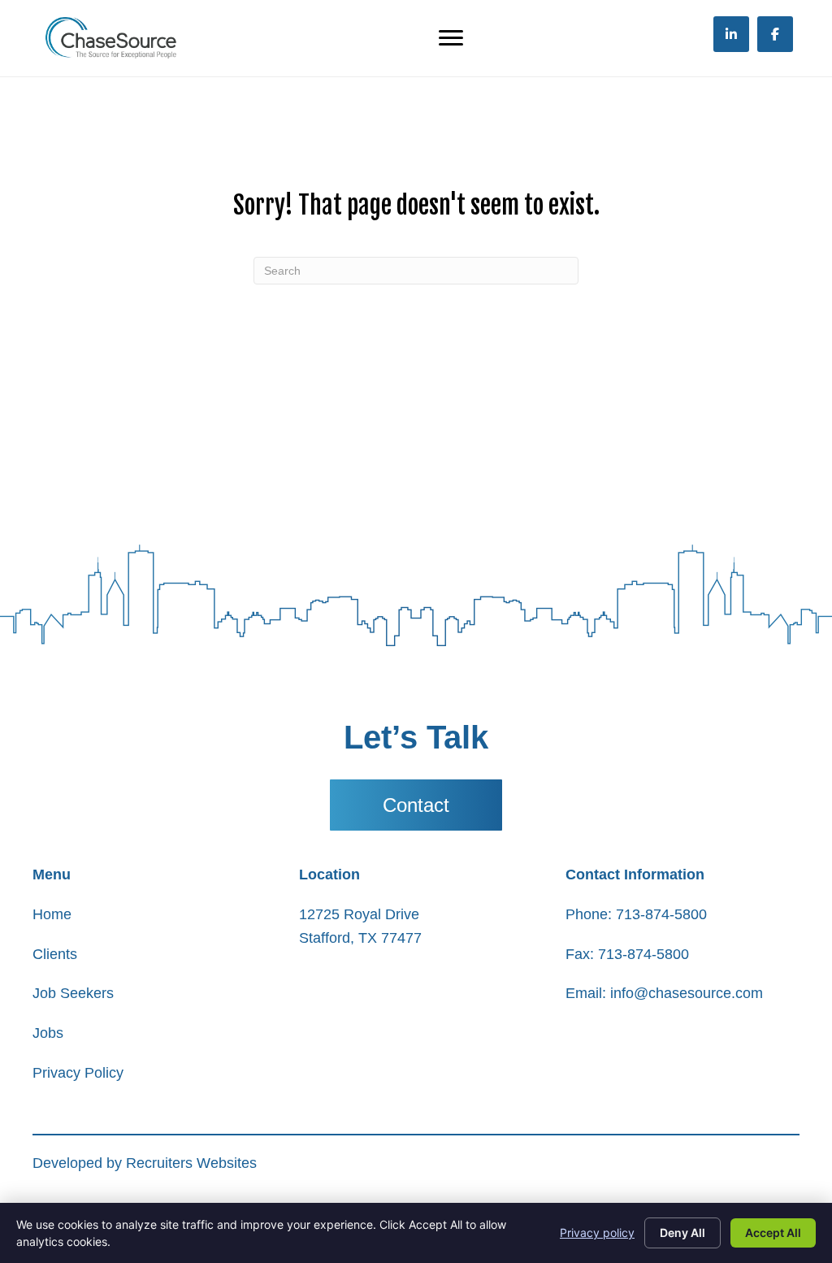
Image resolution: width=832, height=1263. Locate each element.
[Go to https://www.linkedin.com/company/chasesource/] (731, 34)
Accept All (773, 1232)
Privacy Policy (78, 1073)
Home (52, 914)
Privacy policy (597, 1232)
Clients (54, 954)
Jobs (47, 1033)
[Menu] (451, 38)
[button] (416, 805)
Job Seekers (73, 993)
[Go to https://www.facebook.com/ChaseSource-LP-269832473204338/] (775, 34)
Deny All (682, 1232)
